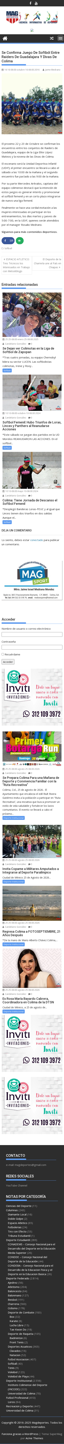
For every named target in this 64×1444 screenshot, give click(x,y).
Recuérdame (12, 654)
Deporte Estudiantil (18, 1240)
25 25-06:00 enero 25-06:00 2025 (21, 339)
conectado (36, 540)
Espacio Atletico (17, 1223)
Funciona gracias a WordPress (20, 1434)
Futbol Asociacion (18, 1359)
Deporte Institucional (14, 817)
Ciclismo (13, 1308)
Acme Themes (34, 1438)
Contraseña (9, 641)
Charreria (13, 1304)
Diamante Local (17, 1214)
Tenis (11, 1368)
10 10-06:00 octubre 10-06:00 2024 (22, 413)
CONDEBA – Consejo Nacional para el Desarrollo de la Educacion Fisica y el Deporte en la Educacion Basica (30, 1270)
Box (12, 1316)
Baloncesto (15, 1291)
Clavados (15, 1351)
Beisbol (12, 1299)
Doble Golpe (15, 1218)
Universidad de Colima (21, 1393)
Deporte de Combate (21, 1312)
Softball (8, 248)
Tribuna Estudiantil (19, 1235)
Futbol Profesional (17, 1397)
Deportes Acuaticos (20, 1346)
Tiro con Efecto (17, 1231)
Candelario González (15, 343)
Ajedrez (12, 1282)
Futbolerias (15, 1227)
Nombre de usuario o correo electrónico (26, 628)
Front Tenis (17, 1342)
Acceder (8, 662)
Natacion (15, 1355)
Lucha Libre (16, 1325)
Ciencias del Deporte (18, 1206)
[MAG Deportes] (5, 37)
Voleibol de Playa (18, 1376)
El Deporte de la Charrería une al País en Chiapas (47, 263)
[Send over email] (20, 240)
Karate (14, 1321)
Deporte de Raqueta (20, 1333)
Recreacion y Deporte (19, 1406)
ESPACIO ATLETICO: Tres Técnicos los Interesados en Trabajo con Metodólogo (16, 265)
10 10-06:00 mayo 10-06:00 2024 (21, 491)
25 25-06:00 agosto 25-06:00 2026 (22, 768)
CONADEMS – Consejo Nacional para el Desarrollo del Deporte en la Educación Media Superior (31, 1248)
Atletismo (14, 1287)
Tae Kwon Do (18, 1329)
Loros (11, 1402)
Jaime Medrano (52, 69)
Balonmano (14, 1295)
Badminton (16, 1338)
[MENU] (60, 38)
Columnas (12, 1210)
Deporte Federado (17, 1278)
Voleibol (12, 1372)
